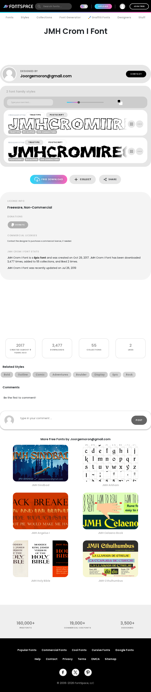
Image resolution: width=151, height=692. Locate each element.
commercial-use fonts (77, 627)
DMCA (95, 659)
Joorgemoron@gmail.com (46, 76)
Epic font (40, 258)
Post (139, 420)
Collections (44, 17)
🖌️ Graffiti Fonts (99, 17)
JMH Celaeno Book (110, 533)
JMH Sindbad (40, 485)
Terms (82, 659)
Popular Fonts (26, 650)
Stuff (141, 17)
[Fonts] (18, 6)
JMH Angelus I (40, 533)
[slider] (78, 102)
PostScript (57, 114)
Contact (136, 74)
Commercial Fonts (54, 650)
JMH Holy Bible (40, 581)
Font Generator (70, 17)
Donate (19, 224)
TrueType (35, 114)
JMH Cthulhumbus (110, 581)
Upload (103, 6)
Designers (124, 17)
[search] (53, 6)
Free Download (52, 179)
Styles (25, 17)
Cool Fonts (79, 650)
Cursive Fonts (101, 650)
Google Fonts (124, 650)
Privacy (68, 659)
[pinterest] (88, 672)
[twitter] (75, 672)
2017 (20, 345)
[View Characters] (131, 124)
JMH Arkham (110, 485)
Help (38, 659)
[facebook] (63, 672)
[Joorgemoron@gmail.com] (11, 74)
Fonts (9, 17)
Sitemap (110, 659)
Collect (85, 179)
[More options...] (139, 124)
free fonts (26, 627)
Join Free (139, 6)
